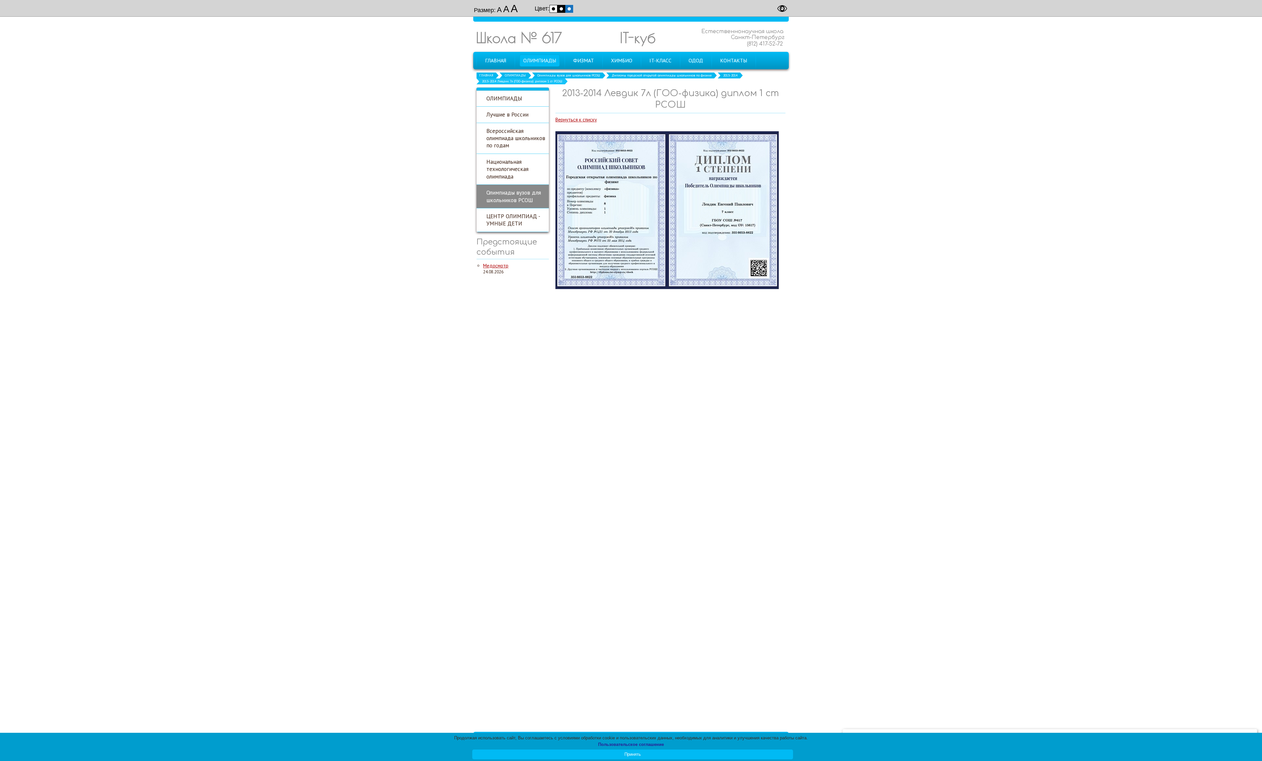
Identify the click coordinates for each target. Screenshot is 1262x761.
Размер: (485, 10)
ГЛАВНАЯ (486, 75)
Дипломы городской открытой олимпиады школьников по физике (662, 75)
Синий (569, 9)
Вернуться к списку (576, 119)
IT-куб (638, 37)
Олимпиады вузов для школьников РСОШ (568, 75)
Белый (553, 9)
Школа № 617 (519, 37)
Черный (561, 9)
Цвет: (542, 8)
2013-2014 (730, 75)
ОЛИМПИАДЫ (515, 75)
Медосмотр (495, 266)
